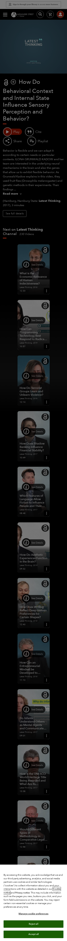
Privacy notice (22, 892)
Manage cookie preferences (33, 913)
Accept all (33, 934)
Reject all (33, 924)
